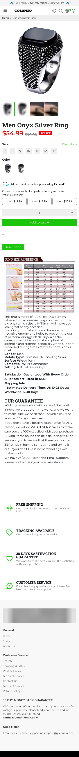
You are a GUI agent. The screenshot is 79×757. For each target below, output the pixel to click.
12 (45, 151)
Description (12, 247)
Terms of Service (13, 676)
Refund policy (12, 691)
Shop (6, 641)
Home (5, 17)
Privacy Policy (12, 671)
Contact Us (10, 681)
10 (28, 151)
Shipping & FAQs (14, 666)
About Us (9, 646)
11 (37, 151)
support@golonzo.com (58, 733)
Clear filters (69, 144)
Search (7, 661)
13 (54, 151)
